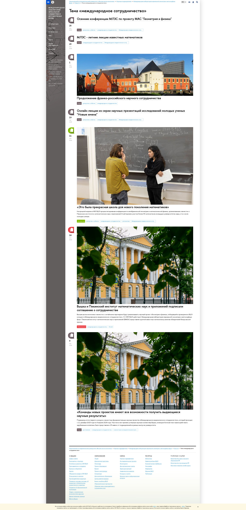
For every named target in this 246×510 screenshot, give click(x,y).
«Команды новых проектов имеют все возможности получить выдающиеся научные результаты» (128, 414)
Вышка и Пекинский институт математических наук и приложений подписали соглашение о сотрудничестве (130, 308)
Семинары (52, 28)
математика (126, 221)
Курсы (51, 40)
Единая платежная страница (77, 496)
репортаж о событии (89, 30)
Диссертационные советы (127, 466)
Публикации (148, 474)
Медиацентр (148, 469)
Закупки (71, 471)
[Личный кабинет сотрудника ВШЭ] (193, 2)
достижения (86, 430)
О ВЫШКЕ (72, 456)
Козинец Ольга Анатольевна (55, 73)
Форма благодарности (53, 44)
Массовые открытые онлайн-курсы (180, 465)
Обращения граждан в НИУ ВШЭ (78, 474)
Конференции (53, 32)
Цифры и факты (73, 458)
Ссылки (51, 53)
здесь (154, 506)
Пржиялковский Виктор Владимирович (55, 68)
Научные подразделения (121, 448)
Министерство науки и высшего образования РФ (180, 459)
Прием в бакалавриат (101, 466)
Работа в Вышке (73, 499)
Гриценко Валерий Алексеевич (56, 61)
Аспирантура (98, 474)
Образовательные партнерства (103, 484)
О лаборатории (53, 24)
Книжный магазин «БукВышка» (153, 464)
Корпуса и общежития (75, 469)
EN (185, 2)
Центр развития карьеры (101, 479)
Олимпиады (98, 464)
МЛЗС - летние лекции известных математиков (110, 37)
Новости (176, 448)
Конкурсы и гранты (125, 474)
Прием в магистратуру (101, 471)
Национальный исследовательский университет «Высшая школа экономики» (90, 448)
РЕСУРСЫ (148, 456)
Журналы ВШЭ (149, 471)
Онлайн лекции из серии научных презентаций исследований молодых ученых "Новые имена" (131, 112)
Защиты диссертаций (125, 469)
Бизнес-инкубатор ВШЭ (101, 481)
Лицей (96, 458)
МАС (50, 36)
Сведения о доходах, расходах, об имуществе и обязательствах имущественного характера (79, 483)
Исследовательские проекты (128, 461)
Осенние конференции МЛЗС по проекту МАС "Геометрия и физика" (124, 19)
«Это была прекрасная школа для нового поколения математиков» (123, 207)
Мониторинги (124, 464)
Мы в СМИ (52, 49)
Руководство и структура (76, 461)
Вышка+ (97, 469)
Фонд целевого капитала (76, 476)
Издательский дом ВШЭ (151, 461)
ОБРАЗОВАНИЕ (100, 456)
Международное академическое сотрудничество (131, 30)
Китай (111, 327)
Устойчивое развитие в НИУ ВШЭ (78, 464)
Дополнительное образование (103, 476)
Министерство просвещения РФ (180, 463)
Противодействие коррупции (77, 479)
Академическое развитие (127, 471)
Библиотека (148, 458)
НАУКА (122, 456)
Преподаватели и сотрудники (77, 466)
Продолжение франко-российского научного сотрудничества (119, 98)
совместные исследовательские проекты (126, 430)
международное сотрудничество (107, 30)
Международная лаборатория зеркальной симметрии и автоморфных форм (150, 448)
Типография (148, 466)
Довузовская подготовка (101, 461)
